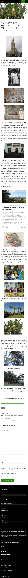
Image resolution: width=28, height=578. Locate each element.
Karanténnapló (4, 489)
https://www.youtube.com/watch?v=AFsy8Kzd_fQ (12, 403)
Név (2, 451)
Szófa (2, 520)
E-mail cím (3, 457)
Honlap (2, 462)
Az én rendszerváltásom (6, 503)
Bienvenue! (3, 20)
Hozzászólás (24, 33)
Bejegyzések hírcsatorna (6, 565)
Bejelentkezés (3, 562)
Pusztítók (3, 515)
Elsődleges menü (26, 1)
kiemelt (3, 407)
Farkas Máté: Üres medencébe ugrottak (12, 542)
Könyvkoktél (3, 513)
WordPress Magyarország (6, 570)
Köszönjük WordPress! (5, 576)
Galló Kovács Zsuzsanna (13, 33)
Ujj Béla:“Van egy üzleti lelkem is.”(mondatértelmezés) (12, 414)
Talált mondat (3, 522)
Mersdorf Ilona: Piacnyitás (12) (7, 419)
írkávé (2, 1)
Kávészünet (3, 510)
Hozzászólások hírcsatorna (6, 567)
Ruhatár (2, 517)
